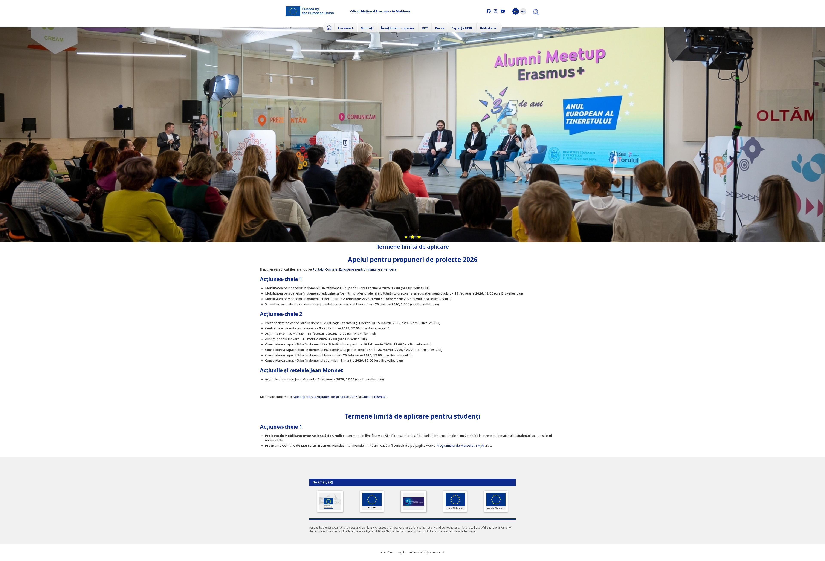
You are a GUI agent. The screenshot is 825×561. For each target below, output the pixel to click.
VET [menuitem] (425, 28)
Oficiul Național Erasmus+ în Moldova (380, 11)
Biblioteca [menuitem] (488, 28)
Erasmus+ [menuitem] (345, 28)
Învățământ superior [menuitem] (398, 28)
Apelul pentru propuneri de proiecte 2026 (412, 259)
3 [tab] (419, 237)
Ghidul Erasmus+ (374, 396)
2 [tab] (412, 237)
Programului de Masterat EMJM (460, 445)
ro (515, 11)
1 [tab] (406, 237)
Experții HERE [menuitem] (462, 28)
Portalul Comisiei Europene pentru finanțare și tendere (355, 269)
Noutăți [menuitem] (367, 28)
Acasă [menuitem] (328, 27)
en (523, 11)
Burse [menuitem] (439, 28)
